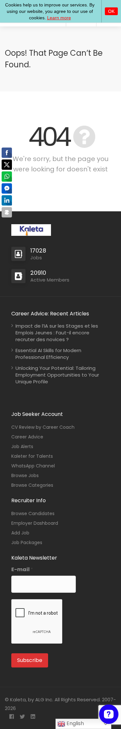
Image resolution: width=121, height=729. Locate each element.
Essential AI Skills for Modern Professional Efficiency (48, 353)
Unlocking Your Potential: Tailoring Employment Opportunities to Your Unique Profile (57, 375)
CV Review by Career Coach (43, 427)
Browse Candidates (33, 513)
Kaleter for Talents (32, 456)
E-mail (22, 569)
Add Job (20, 533)
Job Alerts (22, 446)
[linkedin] (33, 717)
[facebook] (11, 717)
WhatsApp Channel (33, 466)
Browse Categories (32, 485)
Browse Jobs (25, 475)
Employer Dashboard (34, 523)
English (74, 723)
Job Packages (26, 542)
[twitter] (22, 717)
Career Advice (27, 437)
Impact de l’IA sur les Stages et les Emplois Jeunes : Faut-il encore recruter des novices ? (56, 332)
